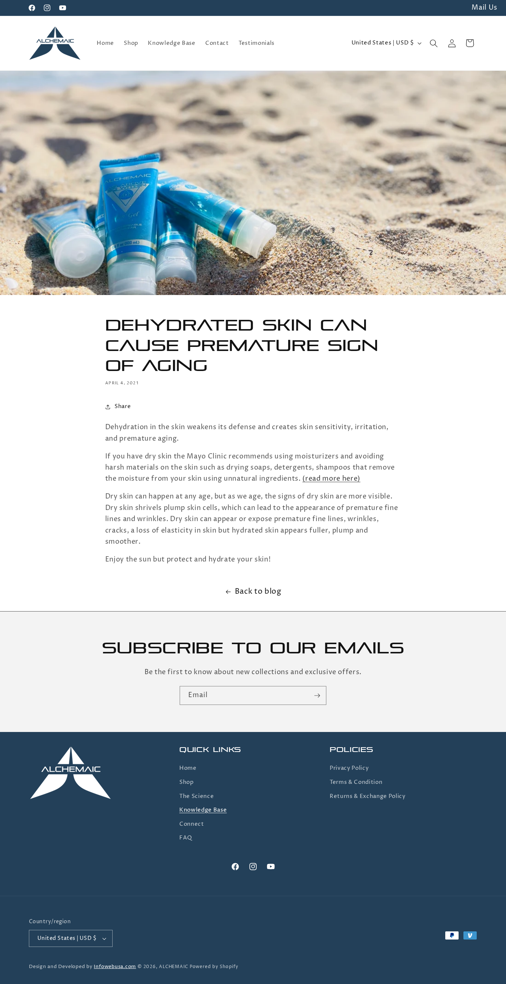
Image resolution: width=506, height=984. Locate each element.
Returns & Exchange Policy (368, 796)
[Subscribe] (317, 695)
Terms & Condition (356, 782)
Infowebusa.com (115, 966)
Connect (191, 824)
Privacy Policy (349, 768)
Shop (186, 782)
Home (188, 768)
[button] (434, 43)
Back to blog (258, 592)
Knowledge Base (203, 810)
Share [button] (122, 406)
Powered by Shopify (214, 967)
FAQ (185, 838)
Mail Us (484, 7)
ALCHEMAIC (173, 967)
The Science (196, 796)
